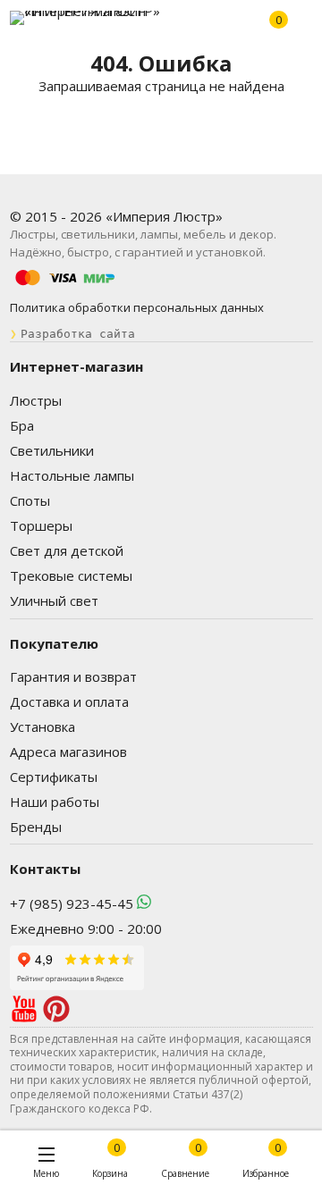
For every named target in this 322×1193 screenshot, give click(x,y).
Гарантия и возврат (73, 676)
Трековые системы (71, 575)
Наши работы (54, 802)
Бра (22, 425)
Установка (42, 726)
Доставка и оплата (69, 701)
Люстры (36, 400)
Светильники (52, 450)
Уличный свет (54, 600)
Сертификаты (53, 777)
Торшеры (41, 525)
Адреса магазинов (68, 751)
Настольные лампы (72, 475)
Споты (30, 500)
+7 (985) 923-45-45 (71, 903)
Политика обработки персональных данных (137, 307)
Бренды (36, 827)
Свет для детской (66, 550)
